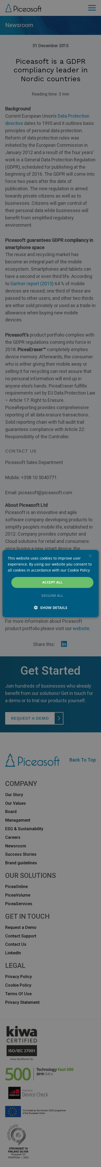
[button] (50, 608)
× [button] (90, 556)
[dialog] (51, 583)
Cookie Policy (79, 570)
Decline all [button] (52, 595)
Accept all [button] (52, 582)
